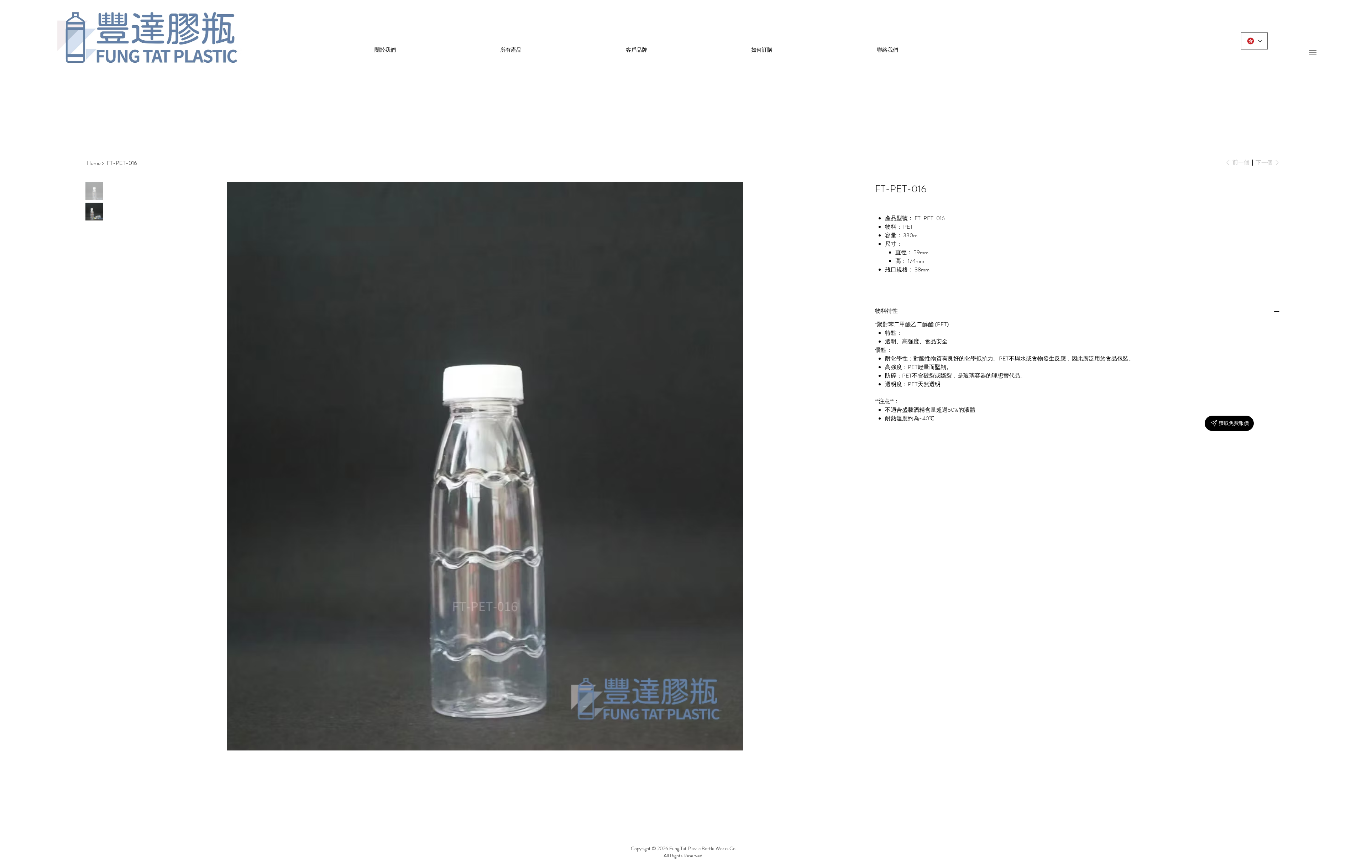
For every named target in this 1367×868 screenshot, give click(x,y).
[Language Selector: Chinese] (1254, 41)
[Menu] (1312, 52)
